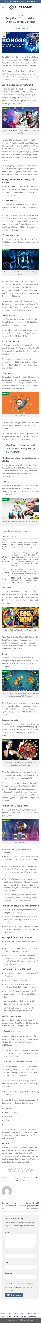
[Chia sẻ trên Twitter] (18, 1170)
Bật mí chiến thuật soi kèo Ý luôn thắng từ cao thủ (11, 1206)
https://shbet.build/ (28, 1316)
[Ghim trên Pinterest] (27, 1170)
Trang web (8, 1273)
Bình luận (8, 1232)
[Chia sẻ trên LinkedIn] (31, 1170)
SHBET (22, 1313)
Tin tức (20, 15)
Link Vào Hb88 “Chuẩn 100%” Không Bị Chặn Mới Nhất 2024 (20, 448)
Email (7, 1262)
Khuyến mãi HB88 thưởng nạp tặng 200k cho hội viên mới (30, 1206)
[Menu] (3, 7)
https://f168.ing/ (32, 1313)
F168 (16, 1313)
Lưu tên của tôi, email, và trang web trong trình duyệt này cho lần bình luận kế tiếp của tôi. (19, 1287)
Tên (6, 1252)
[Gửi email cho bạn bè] (22, 1170)
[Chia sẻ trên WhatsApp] (10, 1170)
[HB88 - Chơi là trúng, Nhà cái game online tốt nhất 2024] (20, 7)
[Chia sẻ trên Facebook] (14, 1170)
